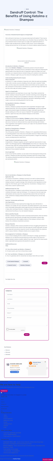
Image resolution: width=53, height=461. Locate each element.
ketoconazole (31, 108)
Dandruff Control (12, 265)
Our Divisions (4, 408)
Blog (27, 9)
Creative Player (16, 458)
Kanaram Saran (37, 362)
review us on (14, 371)
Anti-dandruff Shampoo (13, 261)
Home (2, 399)
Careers (3, 402)
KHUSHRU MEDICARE (16, 364)
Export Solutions (4, 406)
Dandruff (26, 261)
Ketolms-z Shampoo (17, 68)
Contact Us (4, 391)
